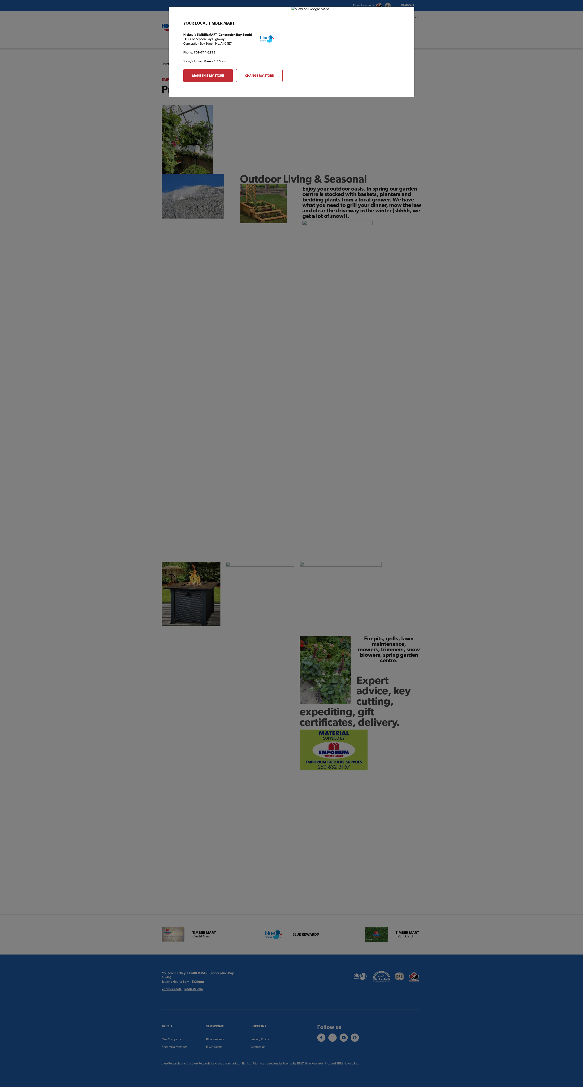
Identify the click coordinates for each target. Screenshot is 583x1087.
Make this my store (208, 75)
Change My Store (259, 75)
